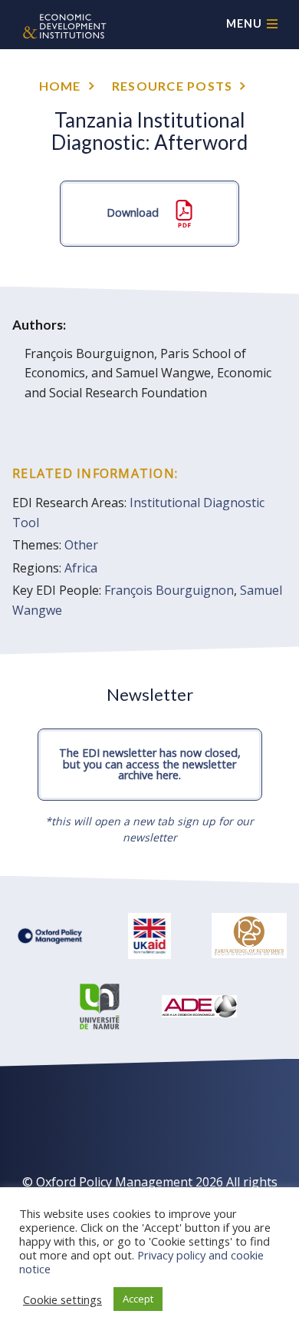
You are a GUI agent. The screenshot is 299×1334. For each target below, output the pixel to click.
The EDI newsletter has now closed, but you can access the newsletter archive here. (150, 763)
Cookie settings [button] (62, 1299)
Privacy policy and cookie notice (141, 1261)
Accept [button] (138, 1299)
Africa (80, 567)
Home (60, 85)
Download (134, 211)
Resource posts (172, 85)
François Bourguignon (169, 590)
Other (81, 544)
